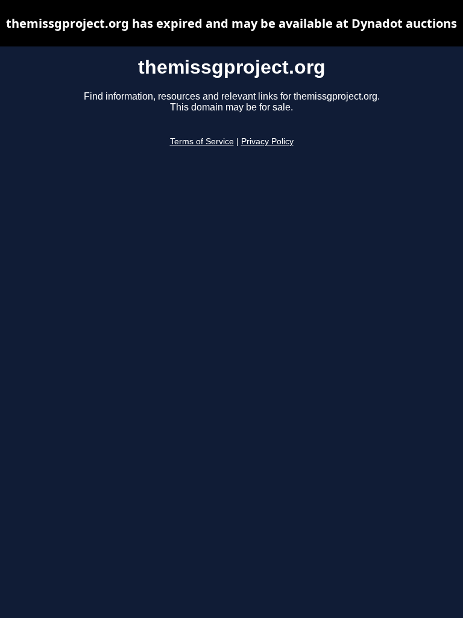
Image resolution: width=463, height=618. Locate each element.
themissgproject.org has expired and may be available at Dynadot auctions (231, 23)
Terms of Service (202, 141)
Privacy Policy (267, 141)
